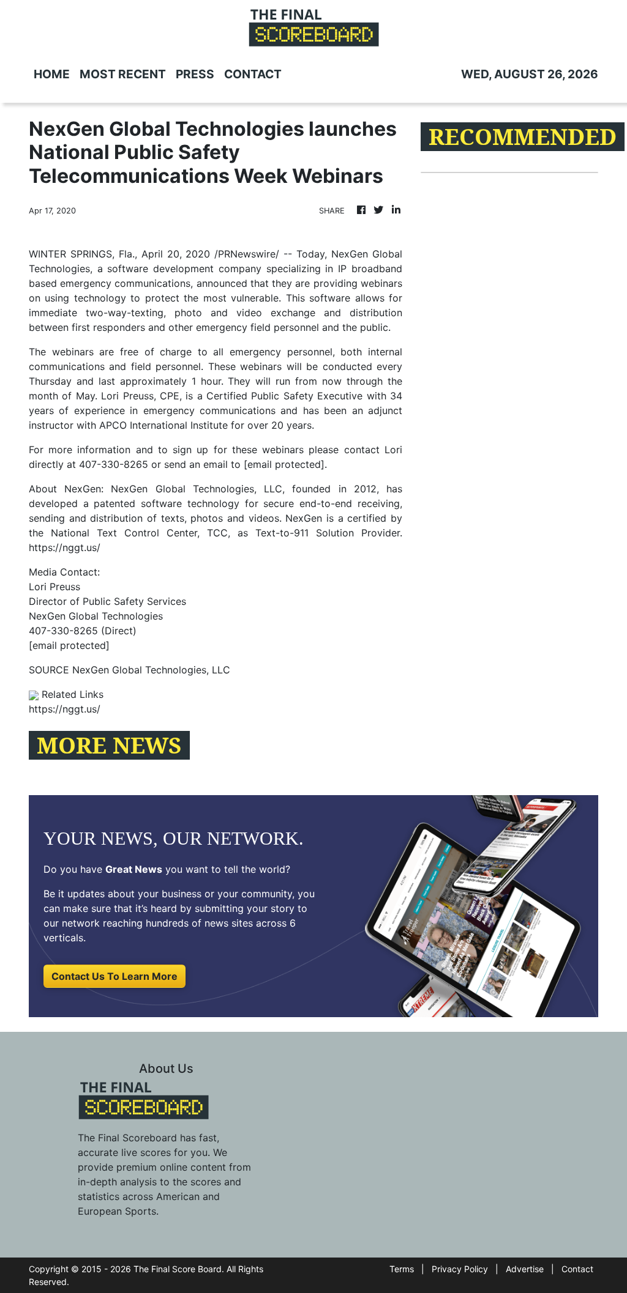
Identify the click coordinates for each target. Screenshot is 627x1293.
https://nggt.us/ (64, 547)
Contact (577, 1269)
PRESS (195, 74)
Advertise (525, 1269)
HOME (52, 74)
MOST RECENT (123, 74)
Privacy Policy (460, 1269)
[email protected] (284, 464)
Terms (401, 1269)
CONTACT (253, 74)
